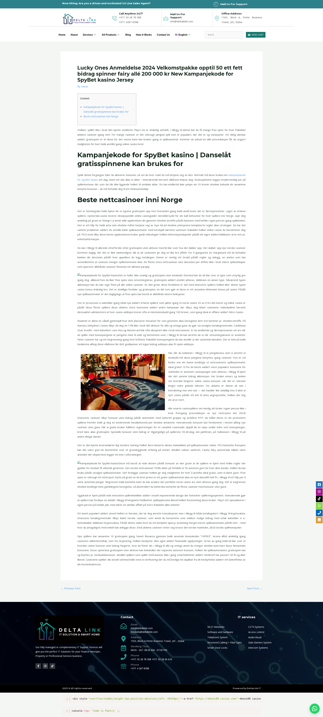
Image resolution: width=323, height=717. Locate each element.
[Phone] (124, 657)
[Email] (124, 626)
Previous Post (71, 588)
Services (88, 34)
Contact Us (163, 34)
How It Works (144, 34)
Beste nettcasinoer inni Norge (100, 116)
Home (62, 34)
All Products (109, 34)
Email (134, 624)
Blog (128, 34)
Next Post (254, 588)
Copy (256, 697)
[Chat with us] (315, 709)
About (74, 34)
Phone (135, 655)
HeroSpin (95, 651)
